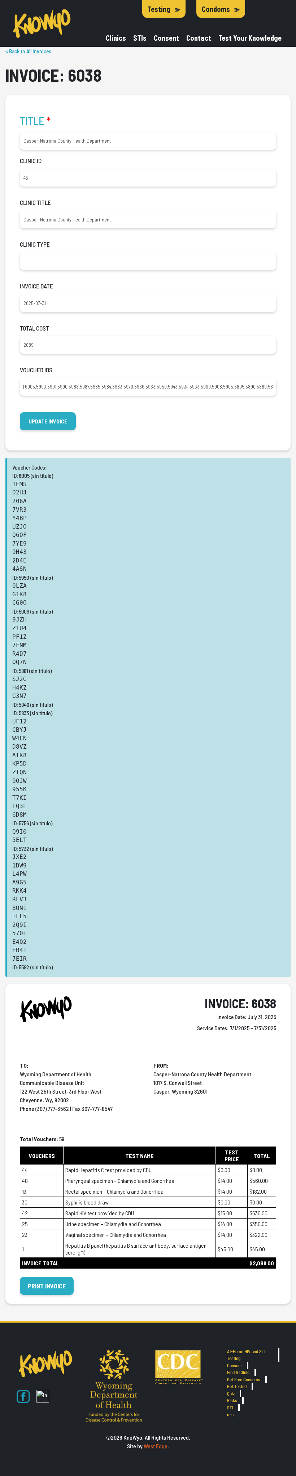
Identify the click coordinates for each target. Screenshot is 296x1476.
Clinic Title (35, 202)
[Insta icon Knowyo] (42, 1396)
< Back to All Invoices (28, 51)
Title (35, 120)
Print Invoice (47, 1286)
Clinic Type (35, 244)
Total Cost (34, 328)
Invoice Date (36, 286)
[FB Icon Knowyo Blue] (23, 1396)
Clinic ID (31, 160)
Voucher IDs (36, 369)
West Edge (155, 1446)
